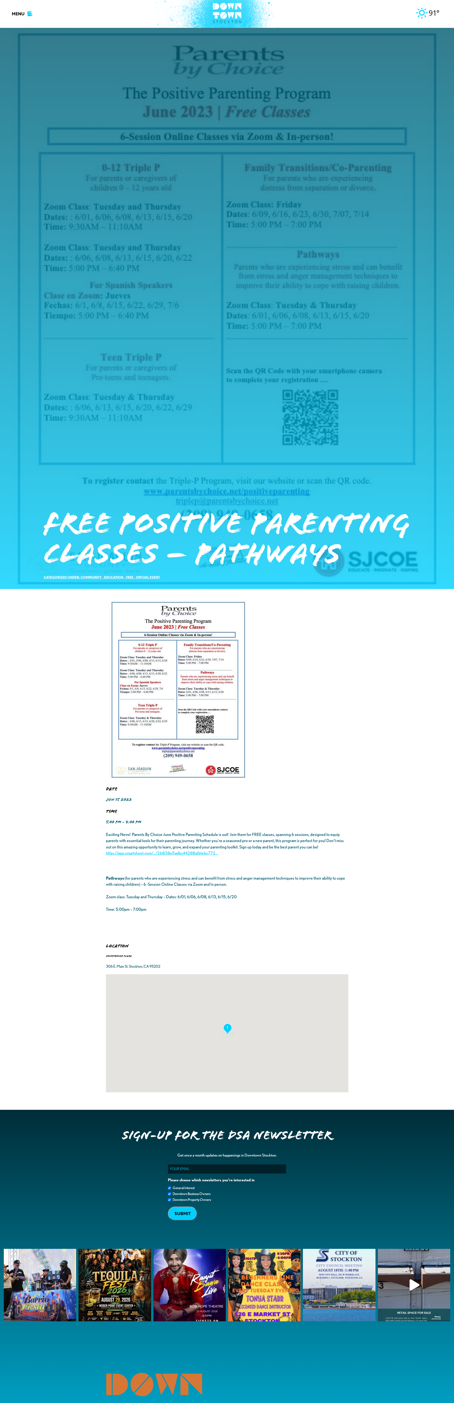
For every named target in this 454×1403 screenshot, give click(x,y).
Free (129, 577)
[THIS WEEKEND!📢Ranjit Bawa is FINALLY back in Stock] (189, 1285)
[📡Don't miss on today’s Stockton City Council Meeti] (339, 1285)
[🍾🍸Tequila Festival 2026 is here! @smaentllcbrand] (115, 1285)
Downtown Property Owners (192, 1200)
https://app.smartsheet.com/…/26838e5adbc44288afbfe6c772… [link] (162, 853)
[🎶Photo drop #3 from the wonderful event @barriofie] (40, 1285)
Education (113, 577)
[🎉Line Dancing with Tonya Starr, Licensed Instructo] (264, 1285)
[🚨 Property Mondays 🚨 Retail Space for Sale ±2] (414, 1285)
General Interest (184, 1188)
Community (91, 577)
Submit (183, 1213)
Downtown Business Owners (191, 1194)
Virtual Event (148, 577)
